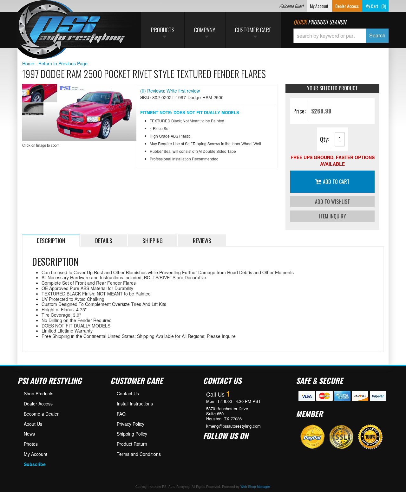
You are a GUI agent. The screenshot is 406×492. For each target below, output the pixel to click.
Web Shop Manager (255, 486)
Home (28, 63)
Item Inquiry (332, 216)
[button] (341, 36)
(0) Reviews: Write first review (170, 90)
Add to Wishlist (332, 201)
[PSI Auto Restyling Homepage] (71, 30)
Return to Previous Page (63, 63)
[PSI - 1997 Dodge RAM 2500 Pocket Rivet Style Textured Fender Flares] (79, 112)
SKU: (146, 97)
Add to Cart (336, 181)
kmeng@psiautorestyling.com (233, 426)
